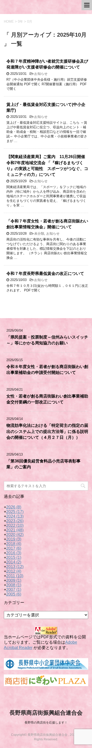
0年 (20, 21)
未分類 (39, 233)
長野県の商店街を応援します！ (46, 722)
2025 (15, 512)
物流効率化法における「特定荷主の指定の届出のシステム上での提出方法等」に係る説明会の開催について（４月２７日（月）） (47, 431)
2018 (13, 544)
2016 (13, 553)
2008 (13, 585)
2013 (15, 566)
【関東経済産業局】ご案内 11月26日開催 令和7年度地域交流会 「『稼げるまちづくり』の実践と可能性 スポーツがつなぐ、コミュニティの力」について (47, 165)
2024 (15, 516)
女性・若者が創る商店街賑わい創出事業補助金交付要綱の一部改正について (47, 399)
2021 (15, 530)
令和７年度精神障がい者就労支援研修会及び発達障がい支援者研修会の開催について (47, 64)
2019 (13, 539)
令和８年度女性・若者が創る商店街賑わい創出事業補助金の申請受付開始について (47, 369)
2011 (14, 576)
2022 (15, 525)
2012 (13, 571)
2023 (15, 521)
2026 (13, 507)
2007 (13, 589)
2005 (13, 594)
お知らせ (41, 74)
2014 (13, 562)
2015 (13, 557)
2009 (13, 580)
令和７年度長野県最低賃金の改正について (45, 273)
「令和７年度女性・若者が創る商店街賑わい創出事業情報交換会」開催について (47, 224)
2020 (15, 534)
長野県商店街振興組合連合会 (46, 713)
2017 (13, 548)
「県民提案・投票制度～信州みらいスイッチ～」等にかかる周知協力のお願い (47, 340)
